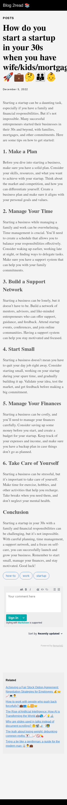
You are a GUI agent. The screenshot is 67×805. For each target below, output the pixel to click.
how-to (11, 575)
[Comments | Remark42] (33, 616)
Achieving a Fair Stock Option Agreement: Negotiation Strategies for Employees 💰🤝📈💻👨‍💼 (33, 691)
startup (41, 575)
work (26, 575)
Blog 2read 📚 (16, 5)
